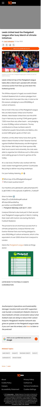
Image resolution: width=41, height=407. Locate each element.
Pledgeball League (17, 245)
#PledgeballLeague (23, 179)
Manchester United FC (25, 353)
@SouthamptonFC (31, 188)
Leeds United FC (6, 353)
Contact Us (28, 383)
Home (3, 366)
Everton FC (34, 353)
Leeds (8, 366)
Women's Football (17, 357)
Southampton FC (6, 357)
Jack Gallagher (9, 41)
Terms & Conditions (31, 386)
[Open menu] (3, 3)
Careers (5, 386)
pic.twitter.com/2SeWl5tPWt (12, 205)
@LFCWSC (7, 191)
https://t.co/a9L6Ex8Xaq (11, 199)
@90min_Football (31, 191)
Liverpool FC (15, 353)
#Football (23, 199)
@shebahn (19, 188)
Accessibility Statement (10, 389)
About (4, 379)
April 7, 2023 (27, 208)
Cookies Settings (30, 389)
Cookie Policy (6, 383)
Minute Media (10, 394)
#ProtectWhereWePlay (10, 202)
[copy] (13, 45)
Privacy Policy (29, 379)
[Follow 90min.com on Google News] (36, 338)
